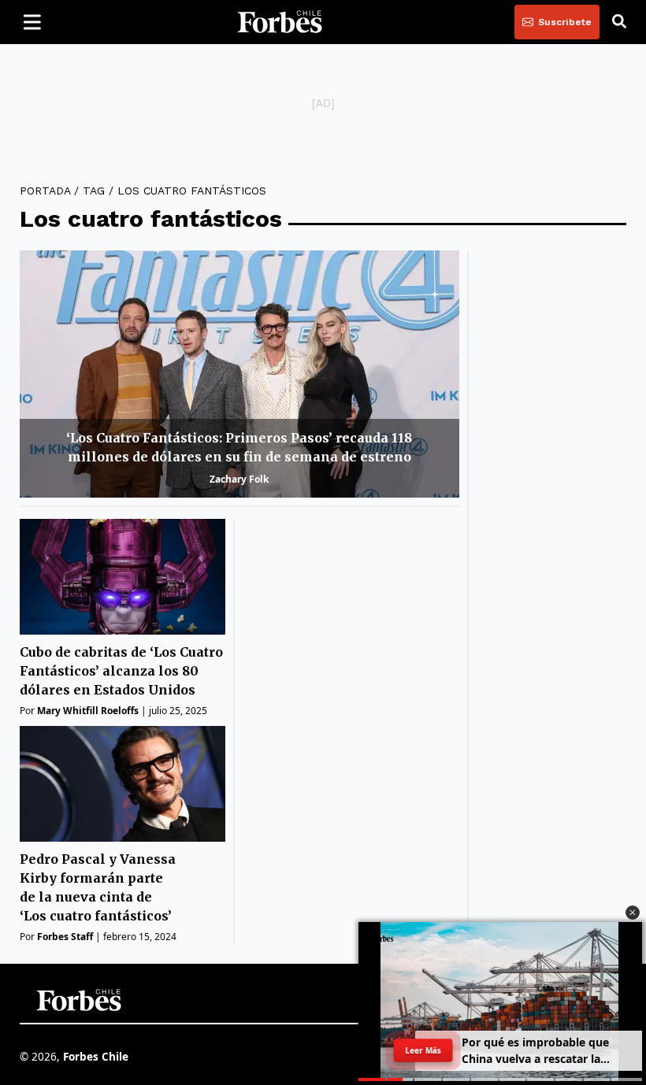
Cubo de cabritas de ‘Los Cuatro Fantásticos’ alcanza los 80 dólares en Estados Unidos (121, 671)
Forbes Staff (65, 936)
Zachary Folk (239, 479)
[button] (633, 912)
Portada (45, 190)
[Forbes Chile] (280, 22)
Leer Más (423, 1050)
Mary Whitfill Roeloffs (88, 710)
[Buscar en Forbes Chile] (619, 22)
